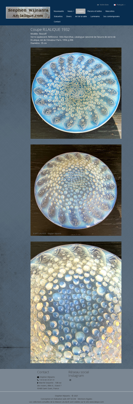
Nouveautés (59, 11)
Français (120, 4)
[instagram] (70, 381)
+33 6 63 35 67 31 (47, 380)
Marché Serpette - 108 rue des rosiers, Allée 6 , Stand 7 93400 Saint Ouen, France (49, 385)
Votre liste (104, 4)
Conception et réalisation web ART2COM (58, 399)
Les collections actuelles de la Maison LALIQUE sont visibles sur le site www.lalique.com (66, 402)
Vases (70, 11)
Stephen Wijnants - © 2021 (66, 395)
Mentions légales (85, 399)
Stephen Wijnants (47, 377)
